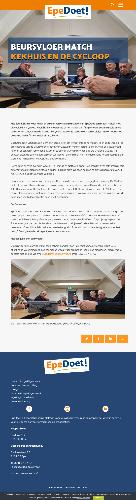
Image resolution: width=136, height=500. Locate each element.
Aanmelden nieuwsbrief (24, 473)
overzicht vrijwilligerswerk (25, 381)
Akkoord (98, 497)
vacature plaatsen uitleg (24, 385)
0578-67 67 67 (22, 463)
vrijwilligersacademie (22, 397)
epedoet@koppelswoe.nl (57, 254)
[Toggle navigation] (121, 4)
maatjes (15, 389)
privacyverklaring (20, 401)
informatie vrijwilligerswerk (26, 393)
